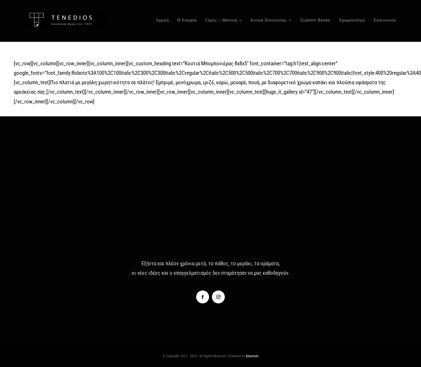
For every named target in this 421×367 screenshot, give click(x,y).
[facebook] (202, 297)
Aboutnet (252, 356)
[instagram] (218, 297)
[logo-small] (66, 15)
